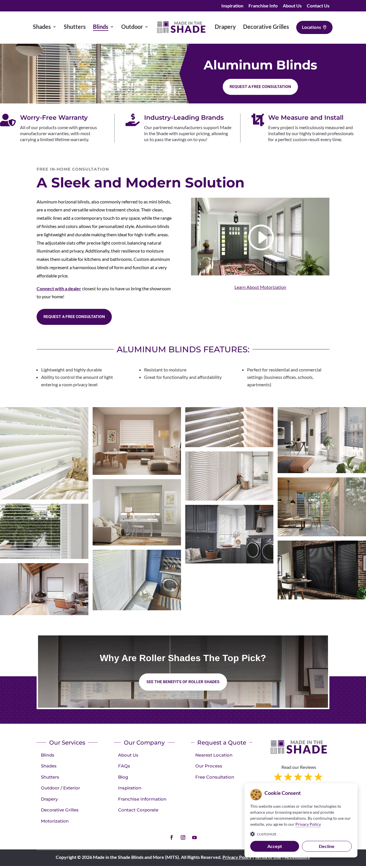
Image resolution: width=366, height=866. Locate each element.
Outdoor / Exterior (60, 788)
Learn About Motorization (260, 287)
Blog (123, 777)
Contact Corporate (138, 810)
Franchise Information (142, 799)
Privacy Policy (237, 857)
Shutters (50, 777)
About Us (292, 5)
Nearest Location (213, 755)
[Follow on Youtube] (194, 837)
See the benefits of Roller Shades (183, 681)
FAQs (124, 766)
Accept (274, 846)
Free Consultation (214, 777)
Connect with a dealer (59, 288)
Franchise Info (263, 5)
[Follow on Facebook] (171, 837)
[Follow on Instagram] (183, 837)
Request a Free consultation (260, 86)
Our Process (208, 766)
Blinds (47, 755)
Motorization (55, 821)
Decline (327, 846)
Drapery (49, 799)
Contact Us (318, 5)
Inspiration (232, 5)
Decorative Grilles (60, 810)
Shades (49, 766)
